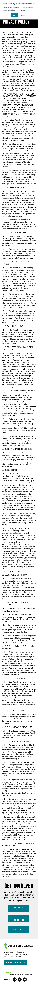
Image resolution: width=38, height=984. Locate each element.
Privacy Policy (8, 972)
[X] (20, 979)
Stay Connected (19, 919)
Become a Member (15, 962)
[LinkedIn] (15, 979)
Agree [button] (14, 15)
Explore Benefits (18, 908)
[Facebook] (25, 979)
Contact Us (18, 930)
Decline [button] (23, 15)
